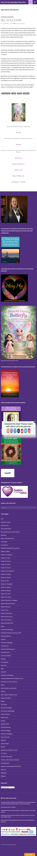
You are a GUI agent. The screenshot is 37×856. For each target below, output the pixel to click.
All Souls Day (11, 20)
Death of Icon (4, 610)
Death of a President (6, 584)
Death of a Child (5, 558)
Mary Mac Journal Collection (9, 681)
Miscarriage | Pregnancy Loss (9, 694)
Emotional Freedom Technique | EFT (11, 633)
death (19, 93)
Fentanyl (3, 639)
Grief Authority (5, 652)
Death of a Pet (5, 580)
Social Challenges (6, 730)
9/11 (2, 519)
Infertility (3, 672)
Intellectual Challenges (7, 675)
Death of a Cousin (6, 561)
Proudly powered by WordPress (8, 844)
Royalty (3, 721)
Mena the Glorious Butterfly (8, 688)
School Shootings (5, 727)
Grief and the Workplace (8, 649)
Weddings (3, 773)
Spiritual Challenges (7, 17)
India (2, 668)
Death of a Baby (5, 551)
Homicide (3, 665)
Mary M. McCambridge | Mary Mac (13, 2)
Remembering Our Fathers (8, 807)
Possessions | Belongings (8, 711)
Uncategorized (5, 763)
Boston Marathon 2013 (7, 538)
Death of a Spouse (6, 590)
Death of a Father (6, 564)
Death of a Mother (6, 574)
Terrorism (3, 753)
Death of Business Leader (8, 603)
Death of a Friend (6, 567)
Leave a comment (20, 23)
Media (2, 685)
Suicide (3, 747)
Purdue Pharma (5, 714)
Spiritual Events (5, 737)
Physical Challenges (6, 707)
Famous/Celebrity (6, 636)
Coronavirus (4, 545)
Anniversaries (5, 525)
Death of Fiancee (5, 607)
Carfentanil (4, 541)
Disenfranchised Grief (7, 623)
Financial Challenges (6, 642)
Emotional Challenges (7, 629)
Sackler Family (5, 724)
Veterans (3, 769)
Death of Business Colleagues (9, 600)
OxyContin (4, 704)
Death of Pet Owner (6, 613)
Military (3, 691)
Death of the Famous (6, 616)
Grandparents (5, 646)
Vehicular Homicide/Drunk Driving (11, 766)
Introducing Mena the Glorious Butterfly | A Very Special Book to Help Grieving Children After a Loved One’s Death (18, 803)
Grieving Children (6, 655)
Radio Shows (4, 717)
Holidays (3, 659)
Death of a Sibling (6, 587)
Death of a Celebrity (6, 554)
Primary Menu (35, 2)
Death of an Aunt (5, 594)
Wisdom (3, 776)
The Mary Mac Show (6, 756)
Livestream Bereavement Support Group (12, 678)
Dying (2, 626)
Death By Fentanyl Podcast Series (10, 548)
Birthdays (3, 535)
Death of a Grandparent (7, 571)
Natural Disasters (6, 698)
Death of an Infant (6, 597)
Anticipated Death (6, 528)
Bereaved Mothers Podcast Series (10, 532)
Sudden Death (5, 743)
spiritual (26, 93)
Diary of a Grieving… (6, 620)
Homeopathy (4, 662)
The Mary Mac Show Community (10, 760)
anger (14, 93)
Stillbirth (3, 740)
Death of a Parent (6, 577)
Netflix (3, 701)
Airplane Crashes (6, 522)
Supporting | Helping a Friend (9, 750)
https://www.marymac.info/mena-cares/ (9, 360)
